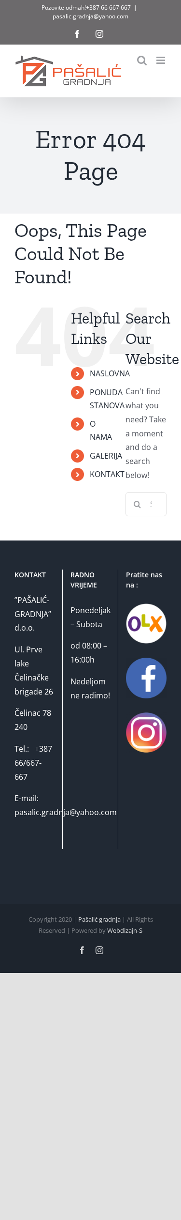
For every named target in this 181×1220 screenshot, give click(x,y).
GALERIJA (106, 455)
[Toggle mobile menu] (161, 60)
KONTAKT (107, 474)
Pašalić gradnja (99, 919)
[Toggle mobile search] (142, 60)
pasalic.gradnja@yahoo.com (90, 16)
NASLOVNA (110, 373)
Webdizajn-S (124, 930)
